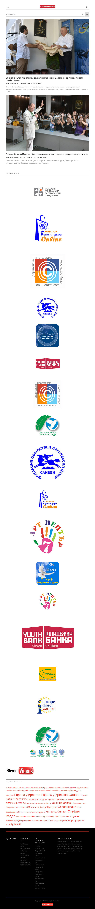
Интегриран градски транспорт (42, 799)
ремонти (57, 821)
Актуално (10, 83)
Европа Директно (27, 795)
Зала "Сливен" (15, 799)
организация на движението (32, 821)
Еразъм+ (84, 795)
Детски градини (68, 791)
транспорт (67, 820)
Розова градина (37, 812)
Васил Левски (11, 791)
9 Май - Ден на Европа (21, 788)
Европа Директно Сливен (60, 795)
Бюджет (71, 788)
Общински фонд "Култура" (42, 807)
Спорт (16, 83)
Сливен (62, 811)
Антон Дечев (37, 83)
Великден (22, 791)
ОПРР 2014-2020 (14, 803)
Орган (79, 807)
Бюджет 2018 (81, 788)
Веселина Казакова (52, 791)
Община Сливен (62, 802)
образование (64, 816)
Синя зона (50, 811)
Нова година (79, 799)
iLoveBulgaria (42, 788)
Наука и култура (19, 157)
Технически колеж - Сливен (24, 816)
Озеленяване (67, 807)
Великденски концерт (35, 791)
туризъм (16, 824)
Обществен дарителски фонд (37, 803)
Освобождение (12, 812)
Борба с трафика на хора (58, 788)
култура (55, 816)
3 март (9, 788)
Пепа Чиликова (24, 812)
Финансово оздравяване (42, 816)
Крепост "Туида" (66, 799)
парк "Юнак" (49, 821)
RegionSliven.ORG (54, 901)
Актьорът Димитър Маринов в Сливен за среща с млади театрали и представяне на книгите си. (47, 154)
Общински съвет (79, 803)
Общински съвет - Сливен (16, 807)
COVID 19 (34, 788)
